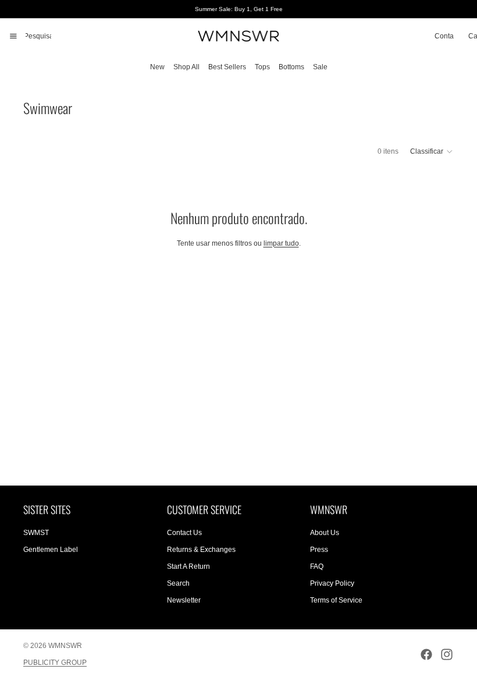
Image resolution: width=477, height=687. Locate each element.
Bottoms (291, 67)
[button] (432, 151)
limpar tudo (281, 243)
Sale (320, 67)
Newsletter (184, 600)
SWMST (36, 533)
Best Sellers (227, 67)
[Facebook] (426, 654)
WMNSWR (65, 646)
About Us (324, 533)
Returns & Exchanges (201, 550)
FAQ (316, 566)
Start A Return (188, 566)
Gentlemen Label (50, 550)
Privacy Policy (332, 583)
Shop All (186, 67)
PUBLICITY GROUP (55, 662)
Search (178, 583)
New (157, 67)
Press (319, 550)
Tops (262, 67)
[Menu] (13, 36)
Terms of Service (336, 600)
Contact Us (184, 533)
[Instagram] (447, 654)
